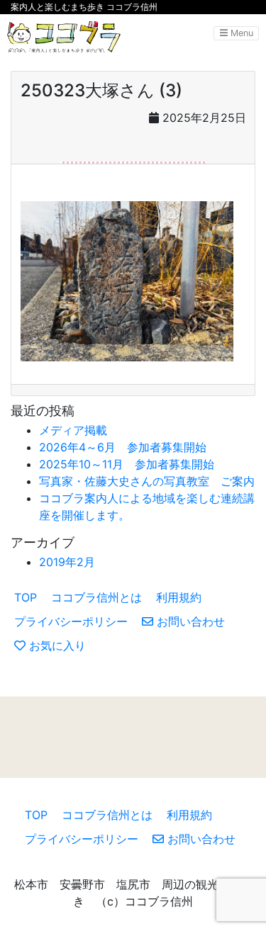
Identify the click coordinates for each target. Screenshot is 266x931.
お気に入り (56, 645)
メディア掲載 (73, 430)
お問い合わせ (189, 621)
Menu (240, 33)
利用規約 (178, 597)
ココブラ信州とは (96, 597)
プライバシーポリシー (71, 621)
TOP (25, 597)
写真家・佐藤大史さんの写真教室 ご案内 (147, 481)
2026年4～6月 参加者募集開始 (122, 447)
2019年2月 (67, 562)
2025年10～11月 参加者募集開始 (126, 464)
